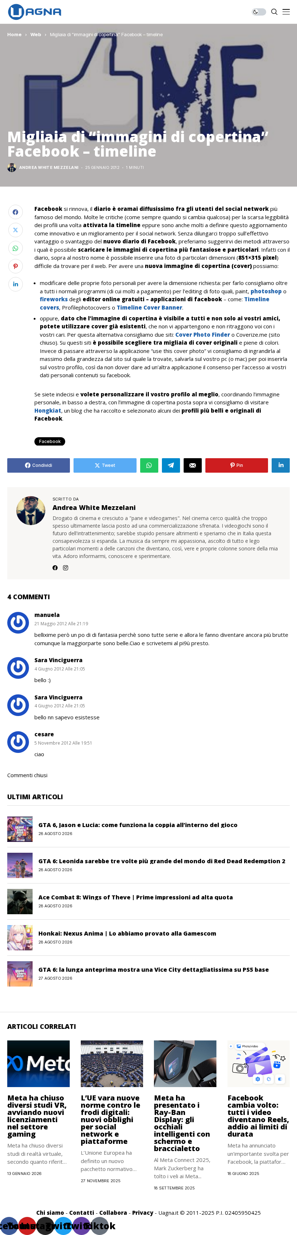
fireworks (54, 299)
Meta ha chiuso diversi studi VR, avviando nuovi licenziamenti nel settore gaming (37, 1116)
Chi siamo (50, 1212)
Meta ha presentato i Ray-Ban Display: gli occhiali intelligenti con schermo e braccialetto (182, 1123)
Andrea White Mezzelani (49, 167)
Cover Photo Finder (202, 334)
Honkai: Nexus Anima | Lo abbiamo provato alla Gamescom (127, 933)
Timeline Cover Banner (149, 307)
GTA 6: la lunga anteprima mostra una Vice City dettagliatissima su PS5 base (153, 970)
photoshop (266, 291)
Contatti (81, 1212)
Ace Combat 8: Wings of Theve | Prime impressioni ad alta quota (135, 897)
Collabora (113, 1212)
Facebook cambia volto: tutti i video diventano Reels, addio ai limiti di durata (258, 1116)
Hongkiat (47, 410)
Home (14, 34)
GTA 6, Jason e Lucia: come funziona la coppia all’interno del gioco (138, 825)
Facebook (49, 441)
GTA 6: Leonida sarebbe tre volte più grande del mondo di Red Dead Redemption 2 (161, 861)
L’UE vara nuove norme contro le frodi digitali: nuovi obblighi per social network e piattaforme (110, 1119)
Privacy (142, 1212)
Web (35, 34)
